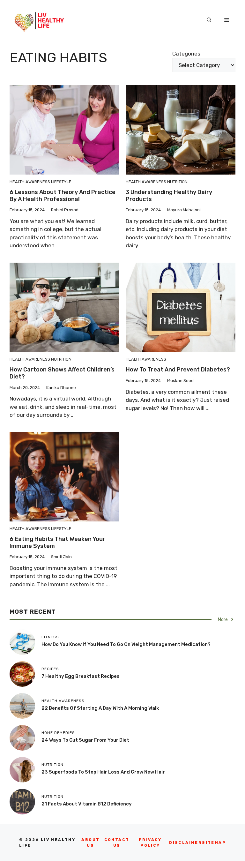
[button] (209, 20)
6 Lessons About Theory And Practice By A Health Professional (62, 196)
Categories (186, 53)
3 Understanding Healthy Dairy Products (169, 196)
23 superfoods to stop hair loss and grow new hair (103, 772)
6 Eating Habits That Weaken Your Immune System (57, 542)
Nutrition (177, 181)
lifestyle (61, 181)
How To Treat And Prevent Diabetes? (178, 369)
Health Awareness (30, 181)
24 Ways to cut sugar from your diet (85, 740)
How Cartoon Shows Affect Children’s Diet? (62, 373)
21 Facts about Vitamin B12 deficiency (86, 804)
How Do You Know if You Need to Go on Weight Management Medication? (126, 644)
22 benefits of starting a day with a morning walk (100, 708)
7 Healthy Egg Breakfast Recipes (80, 676)
